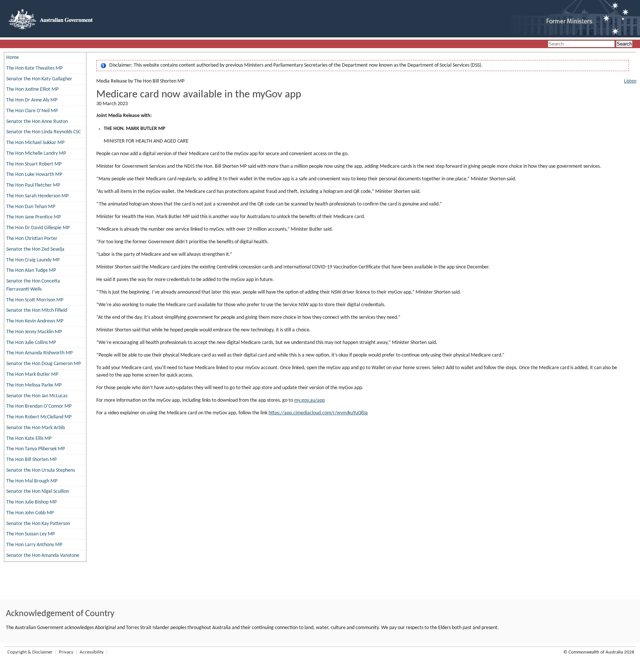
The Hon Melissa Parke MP (33, 385)
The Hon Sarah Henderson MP (37, 196)
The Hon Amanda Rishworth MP (39, 353)
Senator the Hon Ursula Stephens (40, 470)
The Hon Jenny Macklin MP (34, 332)
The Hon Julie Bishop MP (31, 502)
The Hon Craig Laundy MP (33, 260)
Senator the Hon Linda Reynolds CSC (43, 132)
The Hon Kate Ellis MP (28, 438)
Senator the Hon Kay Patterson (38, 523)
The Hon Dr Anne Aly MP (31, 100)
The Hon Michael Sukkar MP (35, 142)
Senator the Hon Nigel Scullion (37, 491)
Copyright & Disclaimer (30, 652)
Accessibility (92, 652)
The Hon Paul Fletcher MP (33, 185)
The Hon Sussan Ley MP (30, 534)
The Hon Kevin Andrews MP (34, 321)
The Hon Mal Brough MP (31, 481)
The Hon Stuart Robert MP (33, 164)
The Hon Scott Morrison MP (34, 300)
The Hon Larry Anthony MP (34, 544)
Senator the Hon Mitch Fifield (36, 310)
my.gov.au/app (309, 400)
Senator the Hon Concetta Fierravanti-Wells (33, 285)
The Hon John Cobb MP (30, 513)
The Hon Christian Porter (31, 238)
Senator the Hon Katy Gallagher (39, 79)
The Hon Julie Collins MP (31, 342)
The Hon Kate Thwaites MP (34, 68)
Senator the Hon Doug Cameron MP (43, 363)
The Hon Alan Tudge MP (31, 270)
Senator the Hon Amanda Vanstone (42, 555)
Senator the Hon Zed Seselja (35, 249)
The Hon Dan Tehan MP (30, 206)
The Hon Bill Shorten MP (31, 459)
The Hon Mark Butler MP (32, 374)
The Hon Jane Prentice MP (33, 217)
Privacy (66, 652)
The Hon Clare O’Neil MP (32, 110)
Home (12, 57)
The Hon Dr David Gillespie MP (38, 227)
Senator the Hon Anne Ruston (37, 121)
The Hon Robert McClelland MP (38, 417)
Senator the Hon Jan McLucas (36, 396)
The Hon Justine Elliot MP (32, 89)
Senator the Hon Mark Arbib (35, 427)
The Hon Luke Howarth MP (34, 174)
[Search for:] (582, 44)
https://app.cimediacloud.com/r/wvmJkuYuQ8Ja (318, 413)
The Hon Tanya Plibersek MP (35, 449)
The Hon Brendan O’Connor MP (38, 406)
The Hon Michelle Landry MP (36, 153)
